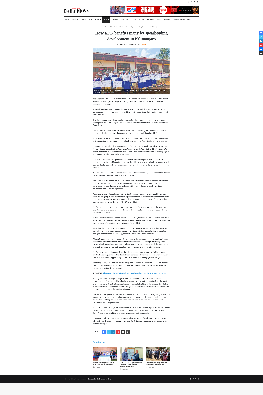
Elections (83, 19)
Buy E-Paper (167, 19)
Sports (159, 19)
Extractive (150, 19)
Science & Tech (125, 19)
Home (67, 19)
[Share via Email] (123, 332)
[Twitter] (109, 332)
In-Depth (141, 19)
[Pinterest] (118, 332)
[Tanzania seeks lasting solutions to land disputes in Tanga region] (158, 354)
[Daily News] (76, 10)
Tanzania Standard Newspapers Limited (100, 379)
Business (114, 19)
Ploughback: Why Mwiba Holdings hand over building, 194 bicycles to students (134, 273)
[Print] (128, 332)
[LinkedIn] (113, 332)
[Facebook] (104, 332)
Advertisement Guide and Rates (182, 19)
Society (106, 19)
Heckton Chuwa (123, 44)
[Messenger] (261, 49)
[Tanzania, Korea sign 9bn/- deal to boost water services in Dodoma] (105, 354)
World (90, 19)
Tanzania (74, 19)
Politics (97, 19)
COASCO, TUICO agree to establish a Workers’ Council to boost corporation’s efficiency (131, 364)
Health (135, 19)
